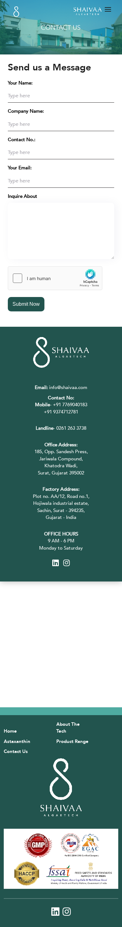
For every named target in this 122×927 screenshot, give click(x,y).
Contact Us (16, 751)
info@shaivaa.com (61, 387)
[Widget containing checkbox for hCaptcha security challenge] (55, 278)
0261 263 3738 (71, 428)
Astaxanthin (17, 741)
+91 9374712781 (61, 412)
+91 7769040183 (70, 405)
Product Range (72, 741)
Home (10, 731)
